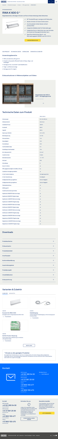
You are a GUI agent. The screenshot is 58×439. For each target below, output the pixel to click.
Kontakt (4, 401)
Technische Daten (16, 51)
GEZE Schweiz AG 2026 (12, 435)
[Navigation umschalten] (56, 1)
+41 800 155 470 (27, 390)
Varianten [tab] (12, 293)
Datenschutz (21, 435)
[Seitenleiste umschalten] (53, 1)
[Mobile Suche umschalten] (49, 1)
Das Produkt (5, 51)
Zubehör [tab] (5, 293)
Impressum (38, 435)
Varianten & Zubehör (36, 51)
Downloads (25, 51)
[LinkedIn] (54, 435)
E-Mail (19, 357)
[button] (51, 435)
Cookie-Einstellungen (28, 435)
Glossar (34, 435)
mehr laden (29, 345)
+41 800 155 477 (27, 385)
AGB (18, 435)
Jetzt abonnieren (46, 413)
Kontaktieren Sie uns (32, 40)
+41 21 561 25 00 (27, 379)
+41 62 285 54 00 (28, 374)
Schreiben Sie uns (26, 401)
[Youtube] (56, 435)
